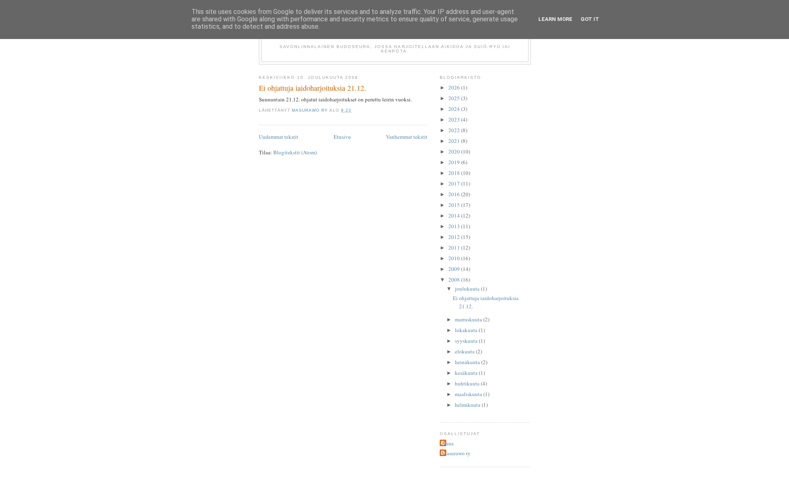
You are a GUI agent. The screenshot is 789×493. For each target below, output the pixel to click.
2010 (454, 258)
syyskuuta (467, 340)
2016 (454, 194)
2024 (454, 108)
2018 (454, 173)
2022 (454, 130)
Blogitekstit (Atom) (295, 152)
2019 (454, 162)
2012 (454, 237)
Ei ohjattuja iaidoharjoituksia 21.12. (312, 88)
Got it (590, 19)
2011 (454, 247)
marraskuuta (469, 319)
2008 (454, 279)
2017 (454, 183)
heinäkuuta (468, 362)
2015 (454, 205)
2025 (454, 98)
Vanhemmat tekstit (406, 136)
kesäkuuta (467, 372)
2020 (454, 151)
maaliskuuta (469, 394)
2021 (454, 140)
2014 (454, 215)
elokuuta (465, 351)
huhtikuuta (468, 383)
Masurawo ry (456, 453)
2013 (454, 226)
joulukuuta (468, 288)
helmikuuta (468, 404)
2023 (454, 119)
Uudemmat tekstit (278, 136)
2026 (454, 87)
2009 (454, 269)
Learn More (555, 19)
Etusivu (342, 136)
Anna (448, 443)
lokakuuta (467, 330)
